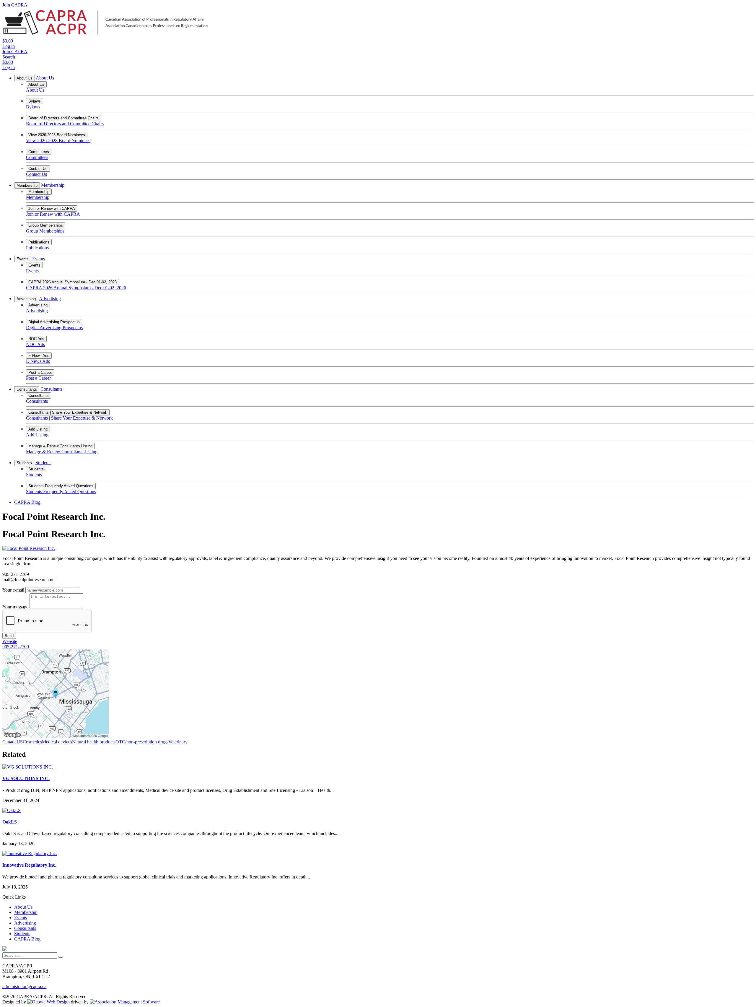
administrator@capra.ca (24, 986)
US (20, 741)
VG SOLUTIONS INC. (26, 778)
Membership (27, 185)
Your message (15, 606)
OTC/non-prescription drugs (141, 741)
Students (24, 463)
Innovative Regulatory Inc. (29, 865)
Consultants (27, 389)
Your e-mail (13, 589)
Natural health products (93, 741)
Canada (9, 741)
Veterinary (178, 741)
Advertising (26, 299)
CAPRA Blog (27, 502)
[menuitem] (23, 906)
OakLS (9, 821)
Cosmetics (32, 741)
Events (23, 259)
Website (9, 641)
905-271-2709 (15, 646)
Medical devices (57, 741)
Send (9, 636)
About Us (24, 78)
